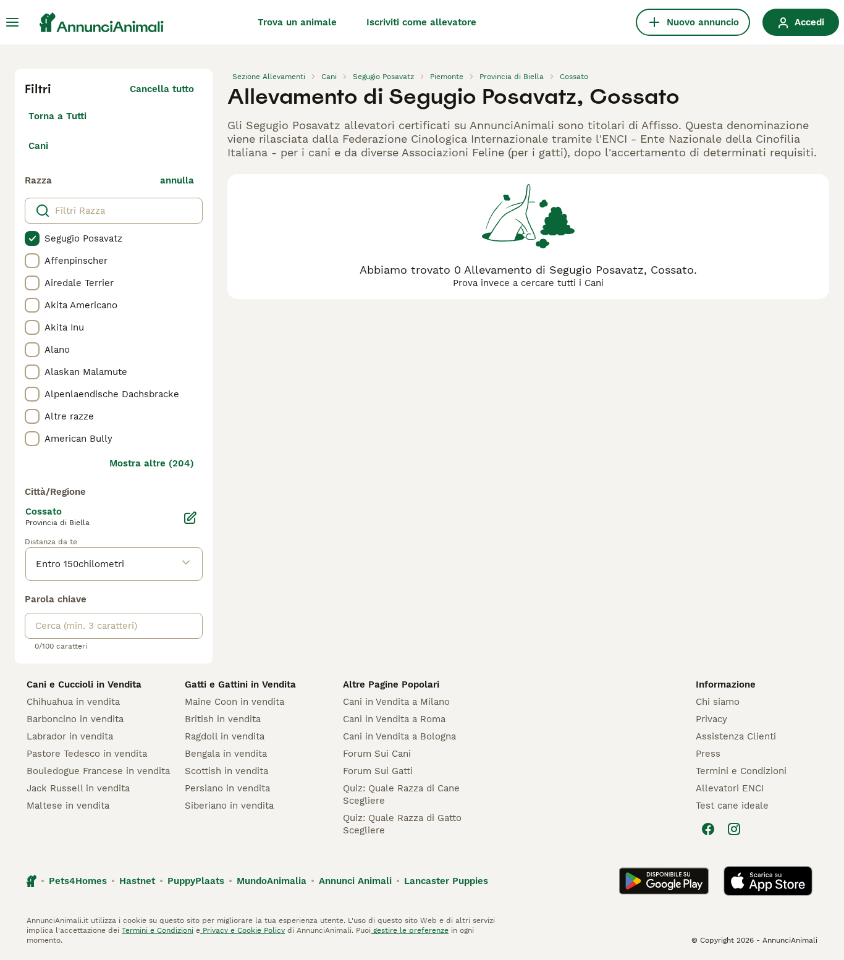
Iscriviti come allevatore (421, 22)
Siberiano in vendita (229, 805)
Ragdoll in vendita (224, 736)
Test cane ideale (732, 805)
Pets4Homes (78, 880)
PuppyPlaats (195, 880)
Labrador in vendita (70, 736)
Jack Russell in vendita (78, 788)
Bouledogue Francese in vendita (98, 771)
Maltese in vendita (68, 805)
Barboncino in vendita (75, 719)
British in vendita (223, 719)
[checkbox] (32, 238)
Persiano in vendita (227, 788)
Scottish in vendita (226, 771)
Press (708, 753)
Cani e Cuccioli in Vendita (84, 684)
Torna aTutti (57, 116)
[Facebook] (708, 829)
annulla (177, 180)
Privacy (711, 719)
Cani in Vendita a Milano (396, 701)
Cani (38, 145)
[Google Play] (664, 881)
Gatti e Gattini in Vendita (240, 684)
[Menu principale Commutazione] (12, 22)
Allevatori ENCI (730, 788)
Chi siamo (718, 701)
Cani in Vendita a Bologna (399, 736)
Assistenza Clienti (736, 736)
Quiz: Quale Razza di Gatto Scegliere (402, 824)
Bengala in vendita (226, 753)
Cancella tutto (162, 89)
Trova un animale (297, 22)
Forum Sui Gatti (378, 771)
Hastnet (137, 880)
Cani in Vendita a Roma (394, 719)
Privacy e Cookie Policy (242, 930)
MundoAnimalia (271, 880)
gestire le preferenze (410, 930)
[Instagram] (734, 829)
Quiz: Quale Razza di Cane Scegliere (401, 794)
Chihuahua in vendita (73, 701)
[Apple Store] (768, 881)
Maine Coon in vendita (234, 701)
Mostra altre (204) (151, 463)
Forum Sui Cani (377, 753)
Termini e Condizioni (741, 771)
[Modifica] (190, 517)
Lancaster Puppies (446, 880)
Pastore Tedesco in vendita (87, 753)
